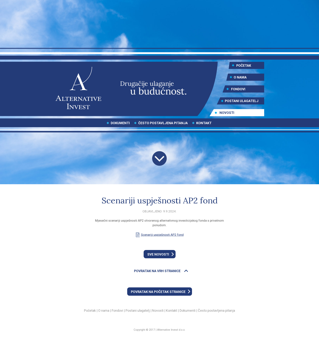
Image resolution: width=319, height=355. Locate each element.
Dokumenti (187, 310)
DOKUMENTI (120, 123)
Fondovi (117, 310)
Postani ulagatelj (138, 310)
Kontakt (171, 310)
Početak (90, 310)
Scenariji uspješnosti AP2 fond (162, 235)
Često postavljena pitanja (216, 310)
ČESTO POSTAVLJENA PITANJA (163, 123)
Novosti (158, 310)
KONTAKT (204, 123)
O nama (103, 310)
